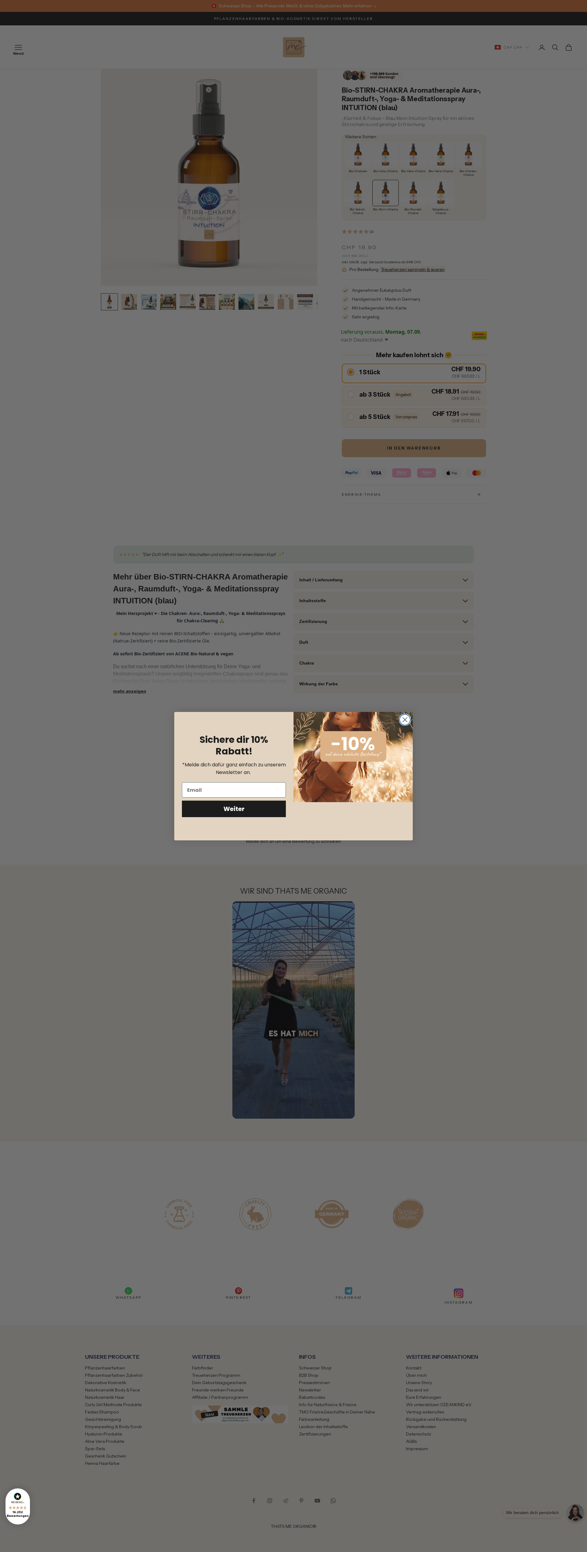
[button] (18, 1506)
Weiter (234, 809)
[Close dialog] (405, 719)
